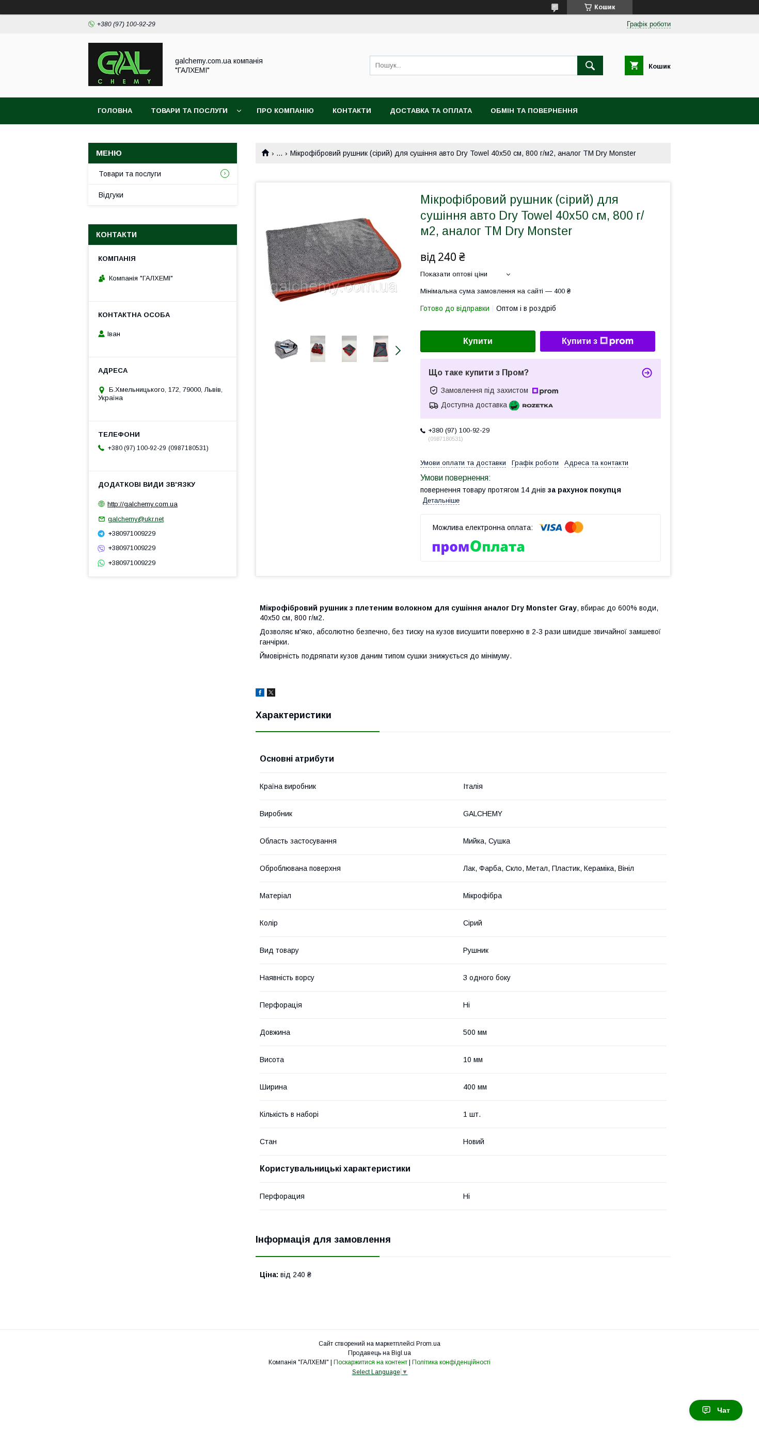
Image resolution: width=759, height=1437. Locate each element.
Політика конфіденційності (451, 1362)
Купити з (579, 341)
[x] (271, 694)
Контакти (352, 110)
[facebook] (260, 694)
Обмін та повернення (534, 110)
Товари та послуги (189, 110)
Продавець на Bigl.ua (379, 1353)
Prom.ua (428, 1343)
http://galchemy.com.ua (142, 504)
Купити (478, 341)
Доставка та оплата (431, 110)
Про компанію (285, 110)
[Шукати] (590, 65)
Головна (115, 110)
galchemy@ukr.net (136, 519)
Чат (723, 1410)
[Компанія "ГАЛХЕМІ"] (125, 84)
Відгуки (111, 195)
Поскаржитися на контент (370, 1362)
